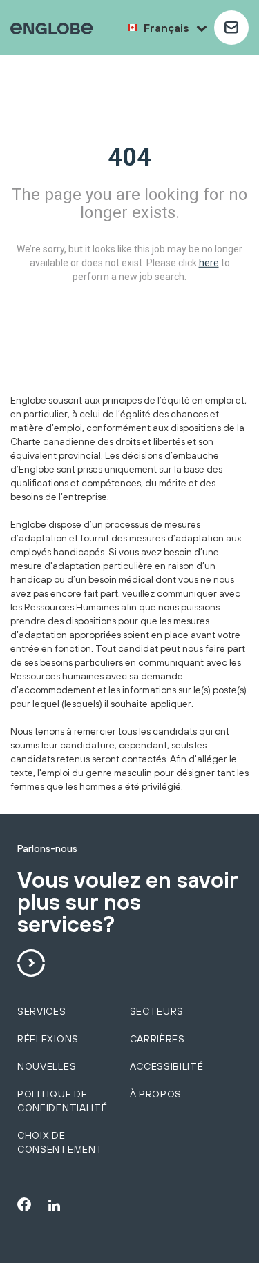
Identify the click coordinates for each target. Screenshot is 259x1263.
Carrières (157, 1038)
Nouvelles (46, 1066)
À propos (156, 1094)
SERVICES (41, 1011)
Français (166, 27)
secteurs (157, 1011)
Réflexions (48, 1038)
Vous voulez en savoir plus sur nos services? (127, 903)
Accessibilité (167, 1066)
